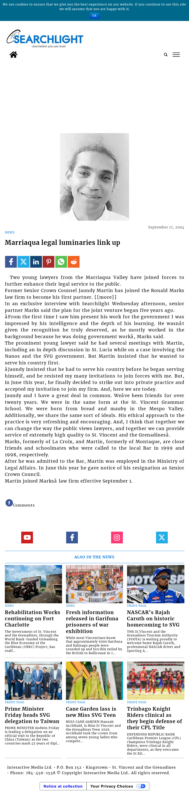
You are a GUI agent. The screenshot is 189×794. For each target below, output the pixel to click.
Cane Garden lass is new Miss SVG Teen (91, 712)
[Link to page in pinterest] (48, 262)
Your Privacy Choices (111, 786)
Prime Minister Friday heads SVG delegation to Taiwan (32, 715)
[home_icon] (13, 54)
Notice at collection (63, 786)
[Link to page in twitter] (23, 262)
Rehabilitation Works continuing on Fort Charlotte (32, 618)
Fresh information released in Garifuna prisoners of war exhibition (92, 621)
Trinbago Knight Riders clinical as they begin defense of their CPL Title (154, 718)
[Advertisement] (94, 94)
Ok (94, 15)
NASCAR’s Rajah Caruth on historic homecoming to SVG (153, 618)
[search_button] (165, 54)
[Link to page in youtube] (27, 537)
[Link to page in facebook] (11, 262)
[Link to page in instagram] (117, 537)
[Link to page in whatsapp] (61, 262)
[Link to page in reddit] (74, 262)
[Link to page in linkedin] (36, 262)
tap (176, 54)
